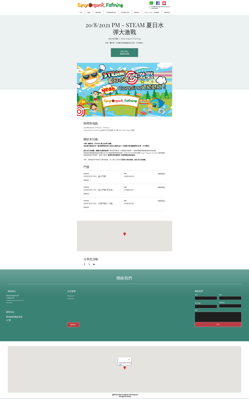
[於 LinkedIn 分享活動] (94, 264)
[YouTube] (164, 3)
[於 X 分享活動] (89, 264)
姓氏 (220, 294)
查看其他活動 (124, 54)
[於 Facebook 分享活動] (84, 264)
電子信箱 (197, 303)
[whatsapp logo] (151, 3)
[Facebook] (158, 3)
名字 (196, 294)
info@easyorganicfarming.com (161, 6)
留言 (196, 310)
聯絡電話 (222, 302)
